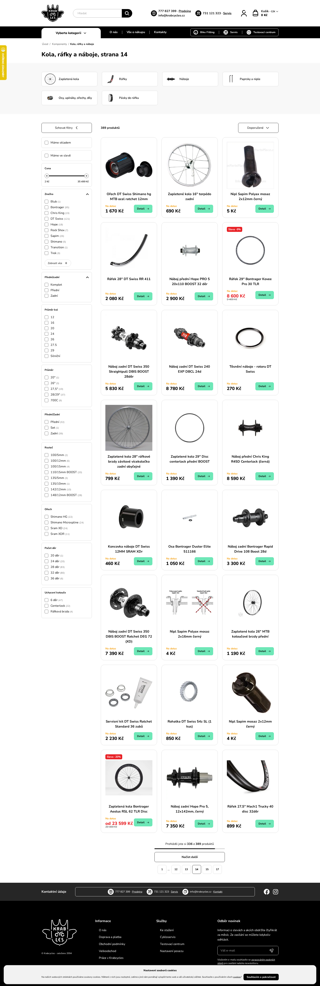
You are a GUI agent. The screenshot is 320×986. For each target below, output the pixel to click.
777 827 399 (167, 11)
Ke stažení (167, 930)
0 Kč (264, 15)
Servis (227, 13)
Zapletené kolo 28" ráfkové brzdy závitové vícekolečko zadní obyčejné (129, 461)
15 (207, 869)
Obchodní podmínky (112, 944)
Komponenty (59, 44)
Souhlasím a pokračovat (261, 977)
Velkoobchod (107, 951)
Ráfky (123, 79)
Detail (140, 208)
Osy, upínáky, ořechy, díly (75, 98)
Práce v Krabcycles (111, 958)
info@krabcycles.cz (171, 15)
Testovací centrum (264, 32)
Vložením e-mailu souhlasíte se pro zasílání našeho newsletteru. (246, 961)
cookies (237, 976)
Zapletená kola (69, 79)
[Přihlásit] (243, 13)
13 (186, 869)
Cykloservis (168, 937)
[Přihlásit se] (271, 950)
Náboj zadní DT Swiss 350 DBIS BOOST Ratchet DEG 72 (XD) (129, 636)
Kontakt (217, 891)
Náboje (184, 79)
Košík (265, 11)
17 (217, 869)
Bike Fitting (207, 32)
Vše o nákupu (136, 32)
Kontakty (160, 32)
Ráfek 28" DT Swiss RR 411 (129, 279)
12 (175, 869)
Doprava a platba (110, 937)
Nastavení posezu (172, 951)
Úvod (45, 44)
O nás (114, 32)
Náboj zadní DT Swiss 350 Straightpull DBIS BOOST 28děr (128, 371)
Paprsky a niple (250, 79)
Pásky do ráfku (129, 98)
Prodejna (185, 11)
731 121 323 (212, 13)
